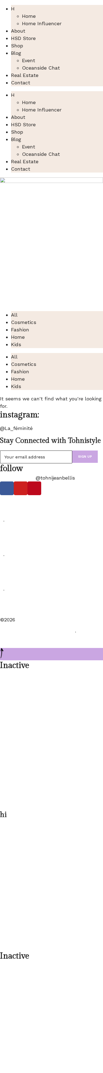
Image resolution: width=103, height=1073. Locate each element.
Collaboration (16, 607)
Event (28, 60)
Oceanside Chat (41, 68)
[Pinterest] (34, 488)
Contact (20, 82)
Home (29, 16)
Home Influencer (42, 23)
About (18, 31)
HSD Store (23, 38)
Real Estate (24, 75)
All (14, 315)
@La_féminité (16, 428)
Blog (16, 53)
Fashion (20, 329)
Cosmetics (23, 322)
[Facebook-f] (7, 488)
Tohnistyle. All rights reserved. (36, 632)
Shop (17, 45)
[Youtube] (20, 488)
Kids (16, 344)
